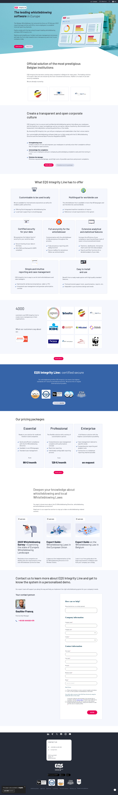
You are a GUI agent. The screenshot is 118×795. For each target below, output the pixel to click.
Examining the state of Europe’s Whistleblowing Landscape (29, 547)
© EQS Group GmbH (35, 788)
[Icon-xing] (52, 733)
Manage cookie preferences (82, 788)
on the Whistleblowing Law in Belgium (87, 545)
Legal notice (42, 788)
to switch (9, 790)
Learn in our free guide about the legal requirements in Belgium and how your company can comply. (86, 560)
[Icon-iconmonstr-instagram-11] (65, 733)
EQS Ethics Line (73, 788)
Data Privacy (48, 788)
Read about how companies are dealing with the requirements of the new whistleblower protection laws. (29, 560)
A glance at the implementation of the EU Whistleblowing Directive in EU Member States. (59, 560)
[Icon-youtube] (69, 733)
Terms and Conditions (63, 788)
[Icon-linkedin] (48, 733)
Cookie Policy (55, 788)
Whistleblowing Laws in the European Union (59, 545)
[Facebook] (61, 733)
